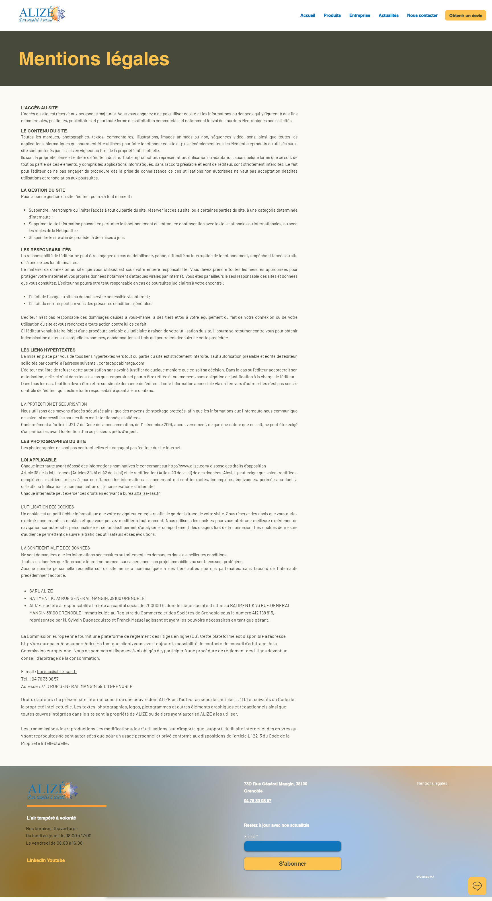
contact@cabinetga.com (121, 362)
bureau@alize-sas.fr (141, 493)
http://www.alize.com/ (188, 465)
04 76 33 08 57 (45, 678)
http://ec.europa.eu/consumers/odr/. (58, 643)
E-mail (250, 837)
